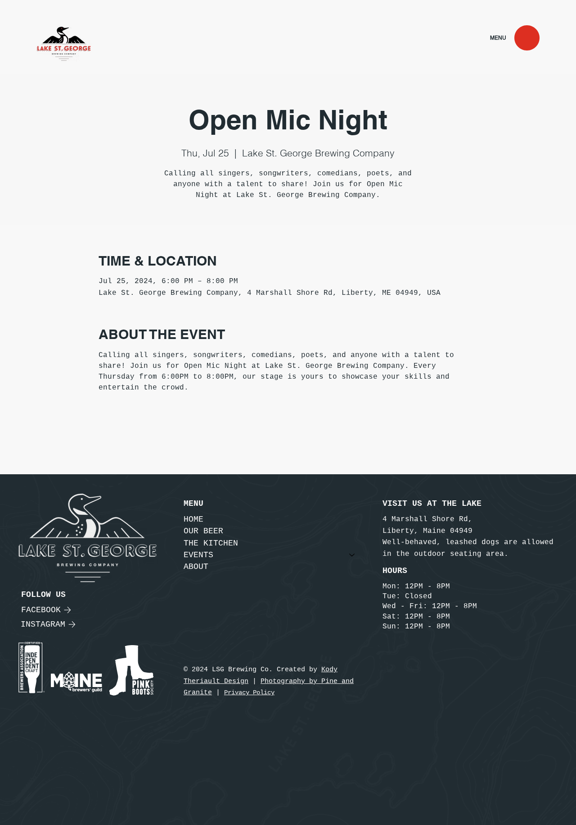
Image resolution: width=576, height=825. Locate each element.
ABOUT (196, 566)
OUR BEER (203, 531)
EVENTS (198, 554)
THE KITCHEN (211, 543)
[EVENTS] (352, 555)
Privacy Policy (249, 692)
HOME (193, 519)
